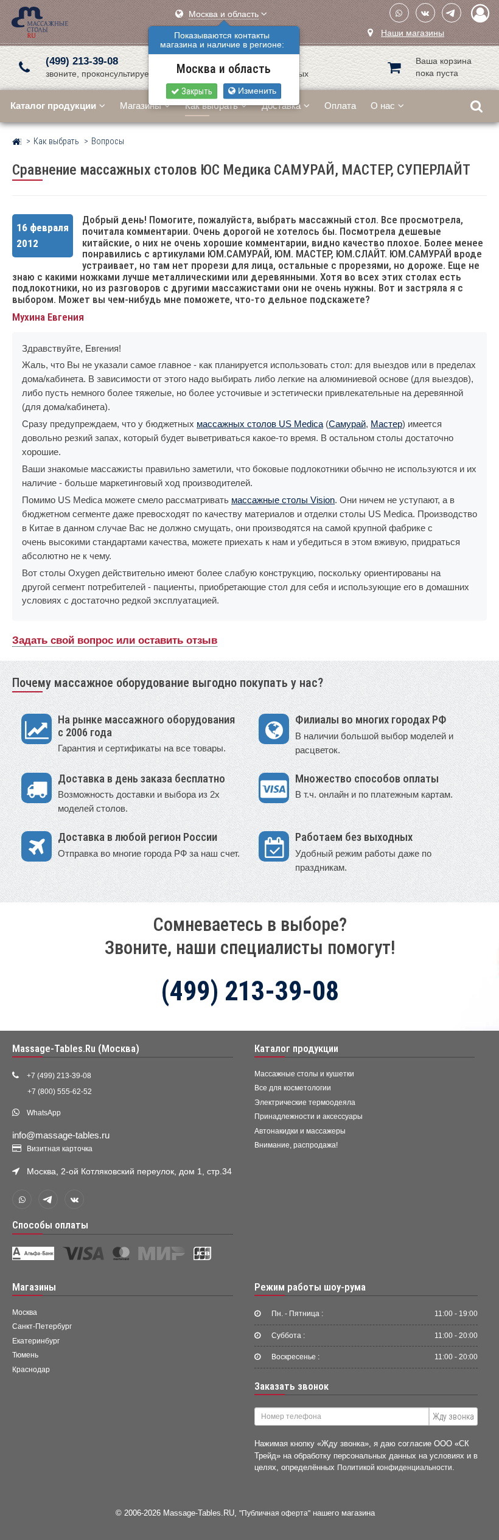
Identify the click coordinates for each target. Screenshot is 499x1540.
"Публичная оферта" (274, 1513)
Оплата (340, 105)
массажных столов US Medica (260, 424)
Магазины (140, 105)
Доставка (281, 105)
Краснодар (31, 1369)
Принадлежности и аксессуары (308, 1116)
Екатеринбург (36, 1341)
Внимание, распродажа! (296, 1145)
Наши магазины (412, 33)
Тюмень (25, 1355)
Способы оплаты (50, 1225)
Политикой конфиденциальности (394, 1467)
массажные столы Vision (283, 500)
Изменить (256, 91)
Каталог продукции (296, 1048)
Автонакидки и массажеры (300, 1131)
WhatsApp (44, 1113)
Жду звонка (453, 1416)
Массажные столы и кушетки (304, 1074)
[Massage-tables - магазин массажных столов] (40, 21)
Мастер (386, 424)
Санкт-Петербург (42, 1326)
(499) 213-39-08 (82, 61)
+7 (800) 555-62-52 (59, 1091)
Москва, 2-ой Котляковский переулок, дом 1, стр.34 (129, 1171)
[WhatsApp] (399, 13)
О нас (383, 105)
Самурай (347, 424)
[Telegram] (451, 13)
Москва (24, 1312)
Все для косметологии (292, 1088)
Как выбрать (211, 105)
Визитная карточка (59, 1149)
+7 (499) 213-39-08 (59, 1075)
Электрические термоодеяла (304, 1102)
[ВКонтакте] (425, 13)
